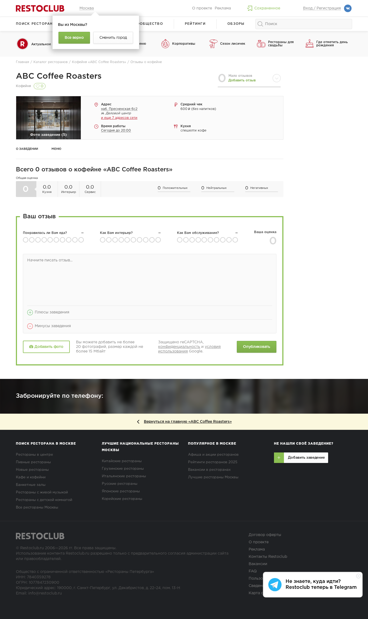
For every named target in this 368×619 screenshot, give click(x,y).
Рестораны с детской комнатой (44, 500)
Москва (86, 8)
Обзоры (236, 23)
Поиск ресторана (35, 23)
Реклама (223, 8)
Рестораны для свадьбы (281, 44)
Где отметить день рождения (332, 44)
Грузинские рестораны (123, 468)
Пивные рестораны (33, 462)
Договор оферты (265, 535)
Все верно (74, 37)
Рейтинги (195, 23)
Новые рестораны (32, 469)
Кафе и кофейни (31, 477)
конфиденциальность (179, 346)
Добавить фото (48, 346)
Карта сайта (260, 593)
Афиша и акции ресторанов (213, 454)
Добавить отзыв (242, 80)
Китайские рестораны (122, 461)
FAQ (253, 571)
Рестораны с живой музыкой (42, 492)
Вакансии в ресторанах (209, 469)
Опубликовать (256, 346)
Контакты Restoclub (268, 556)
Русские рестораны (119, 483)
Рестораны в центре (34, 454)
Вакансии (258, 564)
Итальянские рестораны (124, 476)
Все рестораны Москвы (37, 507)
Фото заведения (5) (48, 134)
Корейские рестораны (122, 498)
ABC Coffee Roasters (59, 76)
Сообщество (148, 23)
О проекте (202, 8)
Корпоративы (183, 43)
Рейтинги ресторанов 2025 (212, 462)
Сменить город (113, 37)
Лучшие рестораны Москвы (213, 477)
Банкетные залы (31, 484)
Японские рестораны (121, 491)
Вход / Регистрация (322, 8)
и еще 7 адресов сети (119, 117)
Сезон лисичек (232, 43)
